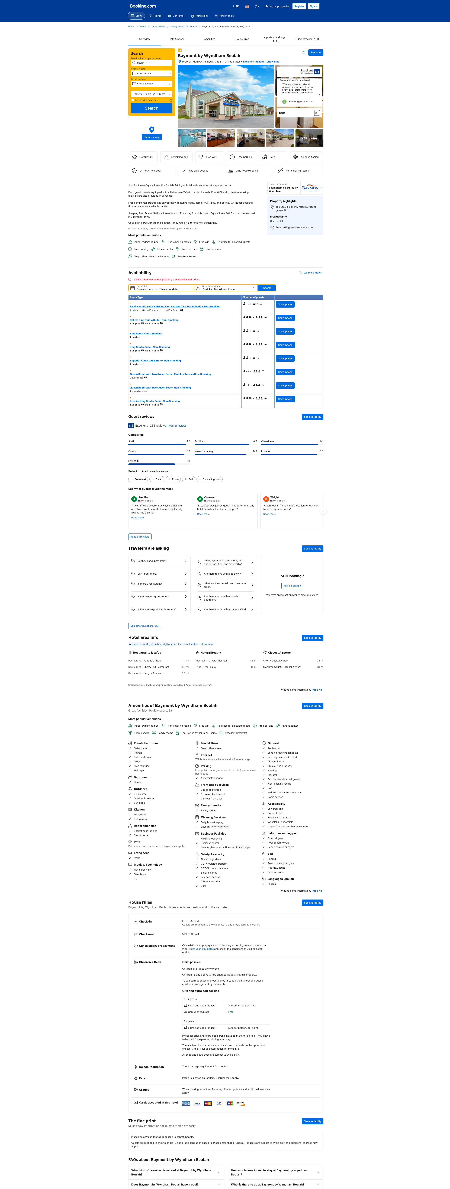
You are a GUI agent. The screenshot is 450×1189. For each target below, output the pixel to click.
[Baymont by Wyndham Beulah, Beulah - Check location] (179, 62)
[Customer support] (257, 6)
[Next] (319, 95)
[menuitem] (136, 16)
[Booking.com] (143, 6)
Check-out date (139, 79)
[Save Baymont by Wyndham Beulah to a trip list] (303, 52)
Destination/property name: (146, 58)
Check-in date (138, 68)
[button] (151, 94)
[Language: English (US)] (247, 6)
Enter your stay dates (201, 948)
